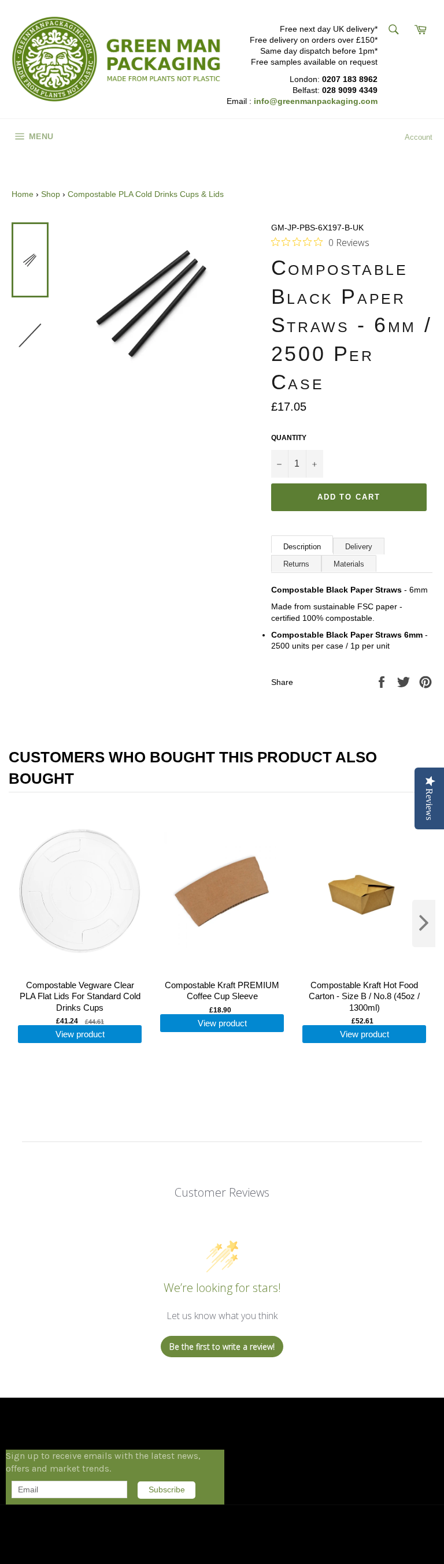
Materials (349, 564)
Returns (296, 564)
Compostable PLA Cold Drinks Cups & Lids (146, 194)
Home (23, 194)
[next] (423, 923)
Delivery (358, 546)
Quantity (288, 438)
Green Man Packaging (66, 1534)
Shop (50, 194)
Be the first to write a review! (222, 1346)
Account (418, 137)
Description (302, 546)
